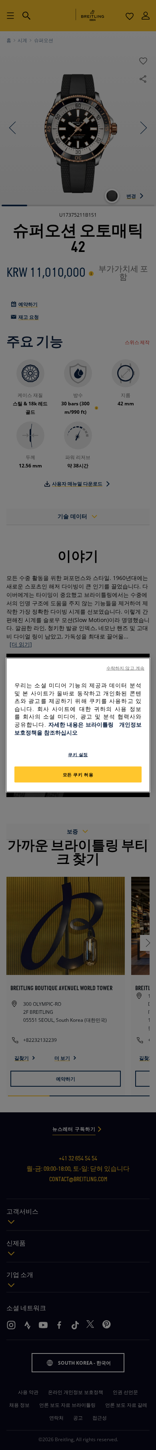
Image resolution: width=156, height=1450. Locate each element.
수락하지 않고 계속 (125, 668)
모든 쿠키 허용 (78, 774)
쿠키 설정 (78, 754)
